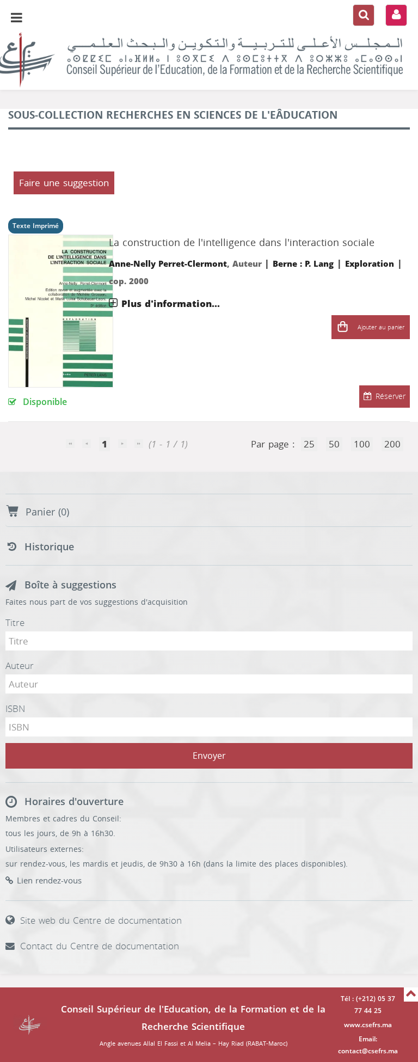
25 (309, 444)
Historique (49, 547)
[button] (342, 327)
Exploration (369, 264)
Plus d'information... (170, 303)
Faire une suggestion (64, 183)
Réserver (390, 396)
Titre (14, 622)
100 (362, 444)
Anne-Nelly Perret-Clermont (168, 264)
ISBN (15, 708)
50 (334, 444)
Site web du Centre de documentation (101, 920)
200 (392, 444)
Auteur (19, 665)
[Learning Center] (209, 60)
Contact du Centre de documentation (99, 946)
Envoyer (209, 755)
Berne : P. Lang (303, 264)
